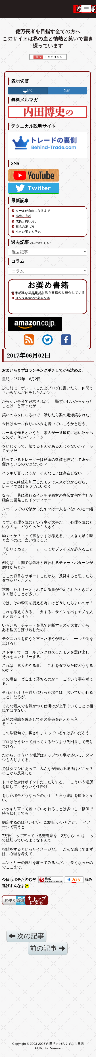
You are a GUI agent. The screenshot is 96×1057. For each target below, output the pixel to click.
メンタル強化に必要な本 (32, 298)
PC (30, 90)
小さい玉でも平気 (28, 232)
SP (67, 90)
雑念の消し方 (25, 226)
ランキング (38, 370)
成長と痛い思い (27, 221)
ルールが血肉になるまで (33, 210)
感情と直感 (23, 216)
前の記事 (44, 948)
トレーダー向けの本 (29, 294)
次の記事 (29, 935)
